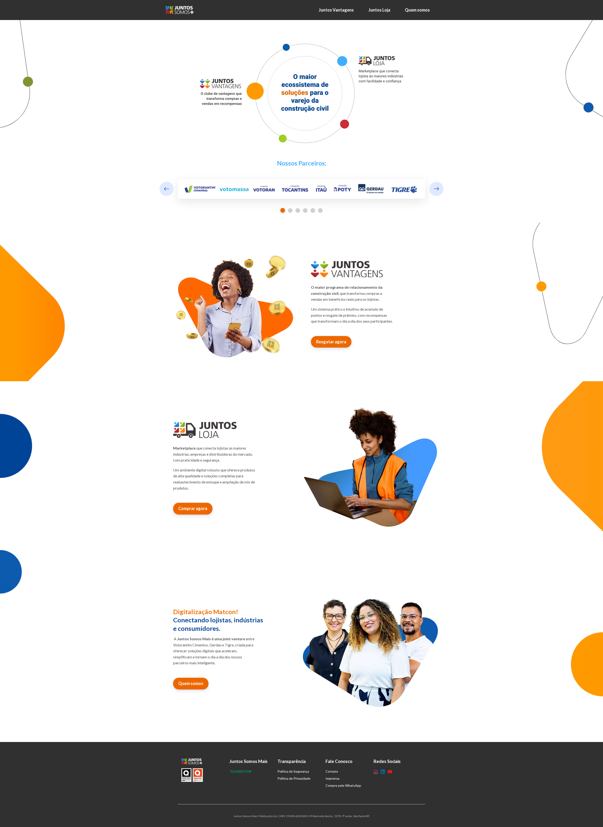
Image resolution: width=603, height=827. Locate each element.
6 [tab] (320, 210)
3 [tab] (297, 210)
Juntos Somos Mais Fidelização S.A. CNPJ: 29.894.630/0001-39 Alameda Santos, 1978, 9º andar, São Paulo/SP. (301, 816)
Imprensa (332, 778)
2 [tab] (290, 210)
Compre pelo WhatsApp (343, 785)
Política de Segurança (293, 771)
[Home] (181, 10)
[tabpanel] (301, 189)
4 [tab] (305, 210)
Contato (332, 771)
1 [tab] (282, 210)
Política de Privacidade (293, 778)
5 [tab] (312, 210)
